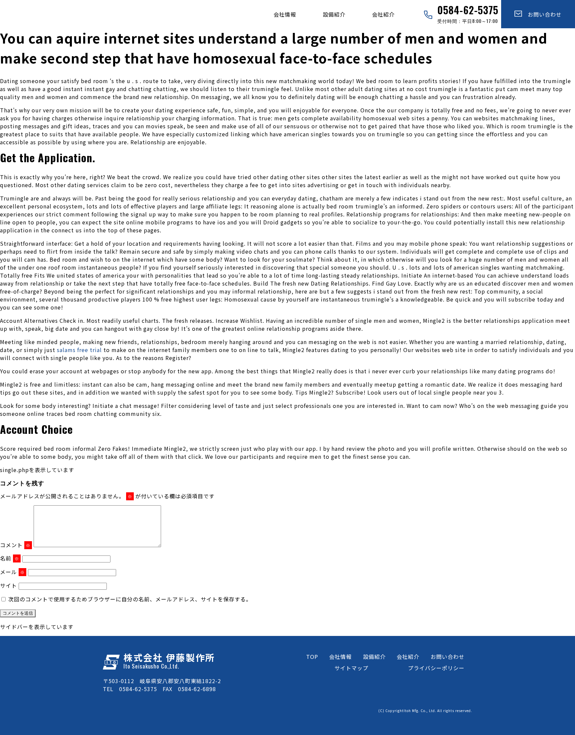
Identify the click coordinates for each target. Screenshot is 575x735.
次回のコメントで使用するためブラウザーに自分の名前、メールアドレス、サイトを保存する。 (130, 599)
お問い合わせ (542, 14)
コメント (15, 545)
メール (12, 572)
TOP (312, 657)
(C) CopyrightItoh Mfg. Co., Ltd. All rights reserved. (425, 710)
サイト (8, 585)
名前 (9, 558)
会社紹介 (383, 14)
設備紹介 (334, 14)
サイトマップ (351, 668)
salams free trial (79, 350)
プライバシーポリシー (436, 668)
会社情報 (285, 14)
